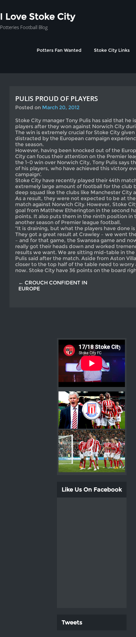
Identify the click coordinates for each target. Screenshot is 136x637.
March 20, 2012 (60, 107)
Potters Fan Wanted (59, 50)
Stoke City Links (112, 50)
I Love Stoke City (37, 16)
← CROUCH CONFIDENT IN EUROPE (52, 286)
